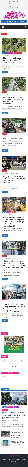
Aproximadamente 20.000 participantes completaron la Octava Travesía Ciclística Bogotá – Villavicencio (13, 307)
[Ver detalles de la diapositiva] (14, 21)
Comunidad (5, 52)
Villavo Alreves (14, 94)
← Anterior (4, 326)
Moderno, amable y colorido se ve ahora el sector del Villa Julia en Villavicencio (13, 415)
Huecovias (11, 52)
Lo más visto (16, 407)
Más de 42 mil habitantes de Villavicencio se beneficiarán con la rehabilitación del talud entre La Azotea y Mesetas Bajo (13, 265)
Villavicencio (5, 409)
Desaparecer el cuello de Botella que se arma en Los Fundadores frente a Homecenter (13, 100)
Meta (15, 52)
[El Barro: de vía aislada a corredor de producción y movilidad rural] (14, 45)
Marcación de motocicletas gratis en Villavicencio (12, 140)
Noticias (19, 52)
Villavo (13, 55)
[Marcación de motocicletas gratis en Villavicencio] (14, 125)
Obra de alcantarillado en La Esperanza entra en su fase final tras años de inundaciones (18, 434)
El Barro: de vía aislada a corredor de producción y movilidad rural (12, 60)
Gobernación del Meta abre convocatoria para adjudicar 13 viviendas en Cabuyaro (18, 442)
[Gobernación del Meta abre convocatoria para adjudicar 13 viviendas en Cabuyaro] (5, 444)
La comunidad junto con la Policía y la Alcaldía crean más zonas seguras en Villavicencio (13, 179)
